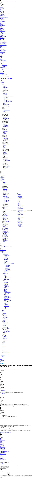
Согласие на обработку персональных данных (5, 466)
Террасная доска (2, 446)
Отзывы (2, 394)
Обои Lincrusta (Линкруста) (3, 453)
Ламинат (1, 441)
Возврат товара (2, 457)
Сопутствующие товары (6, 274)
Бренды (5, 281)
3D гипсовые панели (2, 449)
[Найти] (0, 3)
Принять (1, 477)
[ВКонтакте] (0, 363)
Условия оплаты (2, 456)
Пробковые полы (2, 444)
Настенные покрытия (2, 447)
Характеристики (3, 393)
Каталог (4, 253)
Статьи (1, 439)
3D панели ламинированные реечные (4, 451)
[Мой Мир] (2, 363)
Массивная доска (2, 443)
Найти (1, 469)
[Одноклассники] (1, 363)
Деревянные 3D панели (2, 450)
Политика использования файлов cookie (4, 467)
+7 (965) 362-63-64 (3, 74)
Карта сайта (1, 458)
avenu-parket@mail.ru (3, 67)
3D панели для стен (7, 265)
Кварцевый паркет (2, 445)
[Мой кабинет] (0, 247)
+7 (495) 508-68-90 (3, 60)
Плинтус (6, 276)
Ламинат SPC (1, 442)
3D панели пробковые (2, 452)
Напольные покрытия (6, 255)
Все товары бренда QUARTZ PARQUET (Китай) (5, 432)
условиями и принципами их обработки (4, 476)
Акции (1, 438)
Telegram (2, 69)
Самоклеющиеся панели (3, 454)
